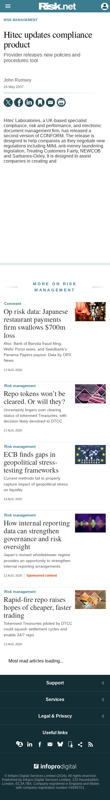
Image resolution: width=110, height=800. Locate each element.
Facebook (39, 744)
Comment (12, 304)
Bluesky (60, 744)
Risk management (21, 20)
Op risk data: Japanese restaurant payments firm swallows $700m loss (36, 323)
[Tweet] (8, 102)
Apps (70, 744)
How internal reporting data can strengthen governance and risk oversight (37, 534)
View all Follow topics (19, 744)
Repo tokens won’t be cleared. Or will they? (34, 397)
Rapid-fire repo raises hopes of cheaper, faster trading (37, 607)
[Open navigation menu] (5, 6)
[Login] (104, 6)
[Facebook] (18, 102)
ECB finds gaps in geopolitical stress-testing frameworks (31, 462)
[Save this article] (40, 102)
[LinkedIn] (29, 102)
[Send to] (50, 102)
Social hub (80, 744)
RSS (90, 744)
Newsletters (50, 744)
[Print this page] (61, 102)
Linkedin (29, 744)
